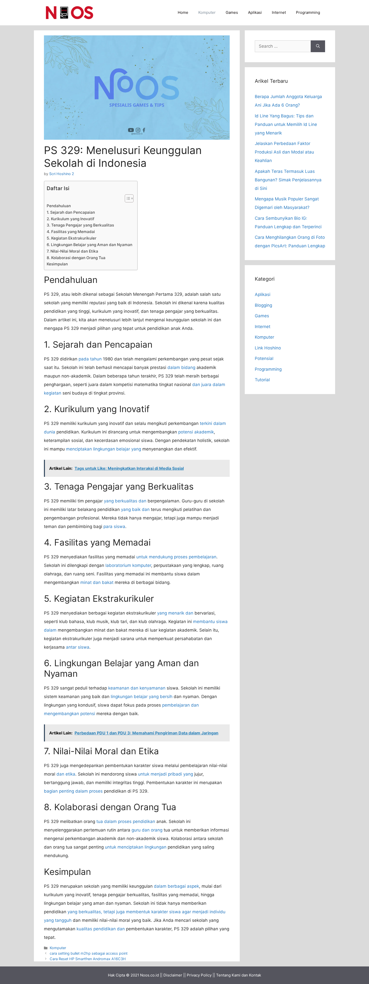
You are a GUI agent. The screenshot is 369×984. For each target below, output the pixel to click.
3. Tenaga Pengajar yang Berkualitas (80, 225)
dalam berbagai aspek (176, 886)
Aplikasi (255, 12)
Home (183, 12)
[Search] (318, 46)
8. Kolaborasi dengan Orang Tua (76, 257)
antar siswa (77, 647)
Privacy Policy (199, 975)
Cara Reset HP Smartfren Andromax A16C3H (88, 959)
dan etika (65, 774)
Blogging (263, 305)
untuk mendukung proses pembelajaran (176, 556)
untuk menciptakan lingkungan (135, 847)
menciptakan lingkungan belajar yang (103, 448)
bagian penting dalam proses (73, 791)
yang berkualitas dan (125, 500)
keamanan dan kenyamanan (136, 688)
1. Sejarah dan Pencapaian (71, 212)
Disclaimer (172, 975)
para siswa (114, 526)
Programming (308, 12)
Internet (279, 12)
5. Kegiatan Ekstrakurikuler (71, 238)
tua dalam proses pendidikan (125, 821)
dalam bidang (181, 367)
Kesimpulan (57, 264)
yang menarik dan (175, 613)
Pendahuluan (59, 205)
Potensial (264, 358)
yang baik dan (135, 509)
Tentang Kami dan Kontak (238, 975)
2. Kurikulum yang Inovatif (70, 218)
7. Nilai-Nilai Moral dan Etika (72, 251)
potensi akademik (196, 431)
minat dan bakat (96, 582)
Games (232, 12)
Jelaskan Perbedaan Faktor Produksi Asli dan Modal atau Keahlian (284, 152)
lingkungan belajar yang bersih (141, 696)
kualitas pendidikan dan (101, 928)
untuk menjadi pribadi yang (165, 774)
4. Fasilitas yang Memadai (71, 231)
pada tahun (90, 358)
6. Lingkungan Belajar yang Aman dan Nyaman (89, 244)
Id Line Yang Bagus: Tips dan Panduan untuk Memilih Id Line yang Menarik (286, 124)
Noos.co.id (149, 975)
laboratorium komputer (128, 565)
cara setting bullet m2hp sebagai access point (89, 953)
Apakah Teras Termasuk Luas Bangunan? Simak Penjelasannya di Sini (288, 180)
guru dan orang (147, 829)
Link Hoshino (268, 347)
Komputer (207, 12)
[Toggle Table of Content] (126, 198)
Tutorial (262, 379)
